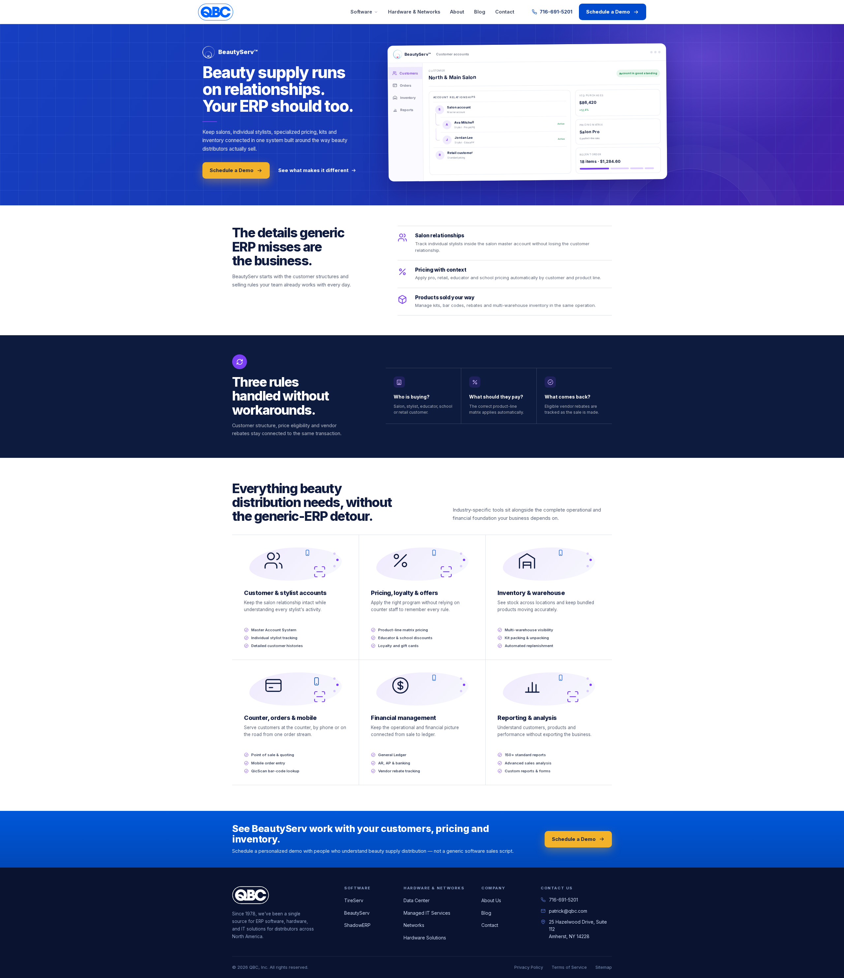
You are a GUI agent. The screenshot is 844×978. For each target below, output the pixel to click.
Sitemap (603, 967)
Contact (504, 12)
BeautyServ (357, 913)
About (457, 12)
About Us (491, 900)
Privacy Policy (528, 967)
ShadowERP (357, 925)
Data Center (417, 900)
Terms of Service (569, 967)
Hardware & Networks (414, 12)
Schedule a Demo (608, 12)
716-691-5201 (556, 12)
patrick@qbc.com (568, 911)
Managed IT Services (427, 913)
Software (361, 12)
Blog (479, 12)
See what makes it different (313, 170)
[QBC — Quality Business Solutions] (215, 12)
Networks (414, 925)
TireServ (353, 900)
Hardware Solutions (425, 937)
